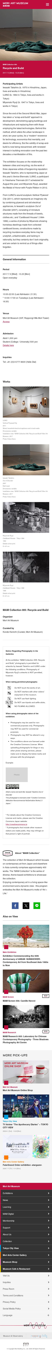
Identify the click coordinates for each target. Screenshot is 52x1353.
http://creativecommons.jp (16, 824)
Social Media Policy (12, 1308)
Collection (7, 1241)
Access (6, 321)
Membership (8, 1220)
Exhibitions (8, 1193)
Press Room (8, 1288)
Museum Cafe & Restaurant (16, 1268)
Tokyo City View (11, 1248)
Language (7, 1315)
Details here (8, 345)
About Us (7, 1234)
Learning (7, 1206)
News (5, 1200)
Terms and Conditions (13, 1295)
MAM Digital (8, 1213)
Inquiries (7, 1282)
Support (6, 1227)
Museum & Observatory (13, 1335)
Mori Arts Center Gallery (15, 1255)
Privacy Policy (9, 1301)
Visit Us (6, 1275)
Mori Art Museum (11, 1186)
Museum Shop (10, 1261)
